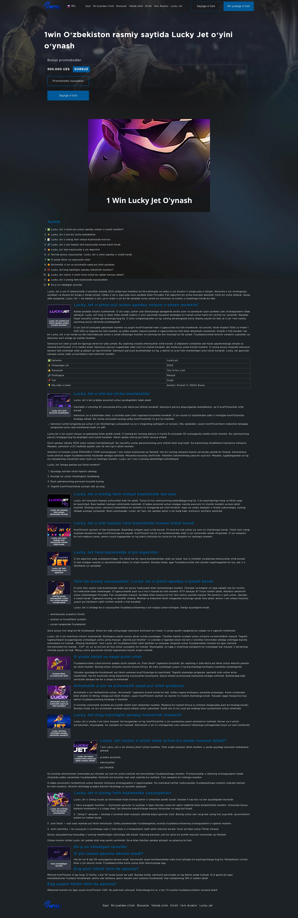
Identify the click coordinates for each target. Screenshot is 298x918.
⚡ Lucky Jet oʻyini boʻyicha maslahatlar (71, 235)
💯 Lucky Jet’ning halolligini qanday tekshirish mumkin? (80, 270)
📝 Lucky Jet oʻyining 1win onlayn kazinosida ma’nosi (79, 240)
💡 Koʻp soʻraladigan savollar (64, 285)
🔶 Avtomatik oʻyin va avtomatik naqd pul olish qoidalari (81, 265)
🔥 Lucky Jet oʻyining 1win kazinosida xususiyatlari (77, 280)
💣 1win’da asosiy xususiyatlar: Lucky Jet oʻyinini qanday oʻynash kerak (89, 255)
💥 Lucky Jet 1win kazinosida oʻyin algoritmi (73, 250)
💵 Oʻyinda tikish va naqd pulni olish (68, 260)
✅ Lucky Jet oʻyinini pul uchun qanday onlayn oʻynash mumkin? (85, 230)
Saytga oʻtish (68, 96)
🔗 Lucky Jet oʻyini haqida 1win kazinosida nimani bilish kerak (84, 245)
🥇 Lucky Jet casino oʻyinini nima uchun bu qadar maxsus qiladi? (85, 275)
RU (73, 6)
